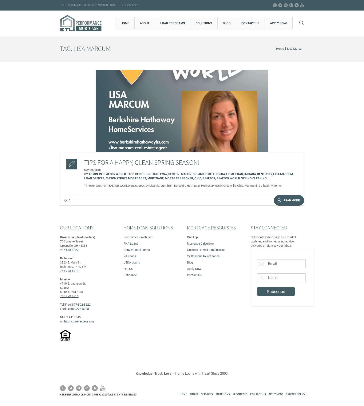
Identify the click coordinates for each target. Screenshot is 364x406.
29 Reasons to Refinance (203, 256)
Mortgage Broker (179, 178)
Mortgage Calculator (200, 243)
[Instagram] (286, 5)
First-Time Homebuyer (138, 237)
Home (280, 48)
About (194, 394)
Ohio (197, 178)
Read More (292, 200)
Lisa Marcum (283, 174)
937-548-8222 (69, 250)
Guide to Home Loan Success (206, 250)
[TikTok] (296, 5)
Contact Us (194, 275)
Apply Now (194, 268)
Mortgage (155, 178)
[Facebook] (275, 5)
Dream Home (202, 174)
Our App (192, 237)
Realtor (209, 178)
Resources (240, 394)
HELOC (128, 268)
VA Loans (130, 256)
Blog (190, 262)
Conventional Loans (137, 250)
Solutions (222, 394)
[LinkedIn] (291, 5)
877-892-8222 (81, 304)
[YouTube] (302, 5)
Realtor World (114, 174)
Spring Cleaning (254, 178)
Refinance (130, 275)
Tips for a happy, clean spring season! (142, 162)
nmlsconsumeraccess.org (77, 321)
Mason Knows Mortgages (126, 178)
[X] (280, 5)
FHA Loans (131, 243)
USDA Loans (132, 262)
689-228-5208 (79, 308)
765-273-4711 (69, 271)
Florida (219, 174)
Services (207, 394)
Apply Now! (276, 394)
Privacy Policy (295, 394)
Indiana (250, 174)
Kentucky (264, 174)
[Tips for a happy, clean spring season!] (182, 110)
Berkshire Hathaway (151, 174)
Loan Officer (94, 178)
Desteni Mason (179, 174)
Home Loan (234, 174)
